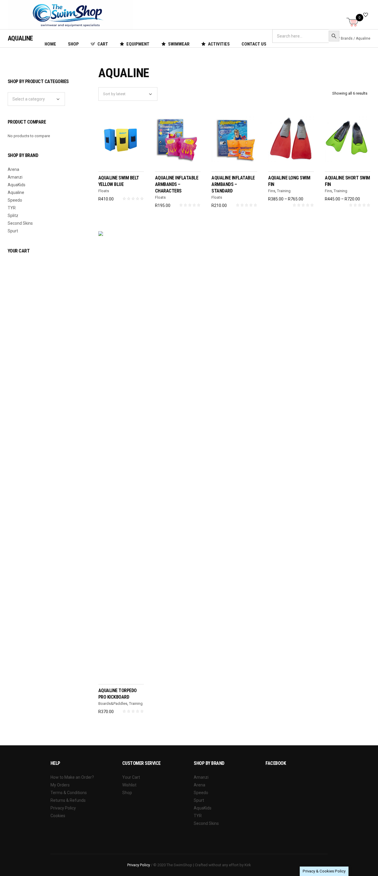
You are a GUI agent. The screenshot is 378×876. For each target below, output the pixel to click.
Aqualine (16, 192)
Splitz (13, 215)
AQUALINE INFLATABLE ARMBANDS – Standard (233, 184)
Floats (103, 191)
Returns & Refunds (68, 800)
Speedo (15, 200)
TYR (12, 207)
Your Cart (131, 777)
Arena (13, 169)
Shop (127, 792)
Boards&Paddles (112, 703)
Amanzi (15, 177)
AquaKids (16, 184)
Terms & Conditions (68, 792)
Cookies (57, 815)
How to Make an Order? (72, 777)
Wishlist (129, 785)
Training (284, 191)
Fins (271, 191)
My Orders (60, 785)
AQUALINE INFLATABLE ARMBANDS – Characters (176, 184)
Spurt (13, 231)
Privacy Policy (63, 808)
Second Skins (20, 223)
